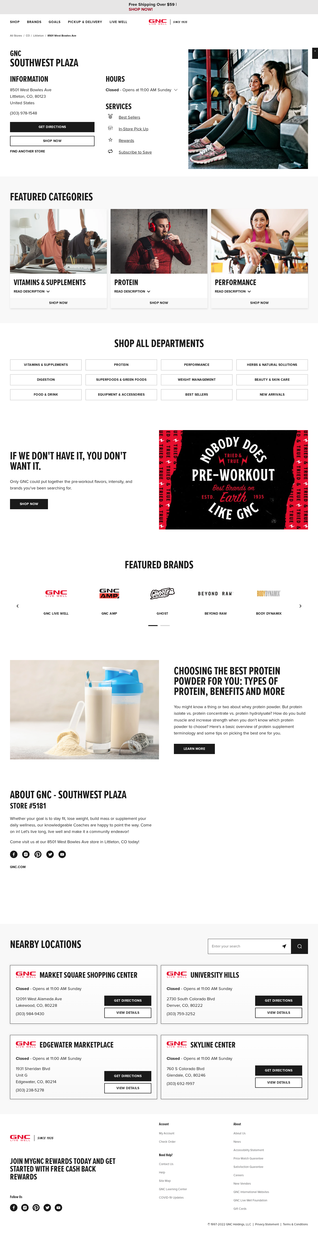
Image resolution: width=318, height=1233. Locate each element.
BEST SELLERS (196, 395)
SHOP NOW (52, 141)
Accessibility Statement (248, 1150)
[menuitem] (15, 22)
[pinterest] (38, 854)
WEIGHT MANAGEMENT (197, 380)
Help (162, 1172)
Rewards (126, 140)
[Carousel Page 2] (165, 625)
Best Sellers (129, 117)
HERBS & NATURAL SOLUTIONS (272, 365)
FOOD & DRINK (46, 395)
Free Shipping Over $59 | (153, 7)
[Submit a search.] (299, 946)
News (237, 1141)
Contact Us (166, 1164)
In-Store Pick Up (133, 128)
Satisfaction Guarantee (248, 1167)
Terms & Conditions (295, 1224)
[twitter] (50, 854)
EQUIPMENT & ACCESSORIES (121, 395)
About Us (239, 1133)
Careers (238, 1175)
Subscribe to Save (135, 152)
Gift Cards (240, 1208)
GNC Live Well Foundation (250, 1200)
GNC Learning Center (173, 1189)
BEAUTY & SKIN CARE (272, 380)
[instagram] (26, 854)
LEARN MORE (194, 749)
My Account (166, 1133)
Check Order (167, 1141)
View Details (127, 1013)
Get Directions (38, 125)
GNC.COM (18, 867)
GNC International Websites (251, 1192)
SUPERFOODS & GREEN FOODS (121, 380)
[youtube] (62, 854)
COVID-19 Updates (171, 1197)
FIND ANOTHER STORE (27, 151)
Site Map (165, 1181)
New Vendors (242, 1183)
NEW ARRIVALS (272, 395)
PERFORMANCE (197, 365)
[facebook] (13, 854)
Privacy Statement (267, 1224)
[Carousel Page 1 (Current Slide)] (153, 625)
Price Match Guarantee (248, 1158)
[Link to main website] (168, 22)
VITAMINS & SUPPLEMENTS (46, 365)
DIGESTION (46, 380)
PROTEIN (121, 365)
